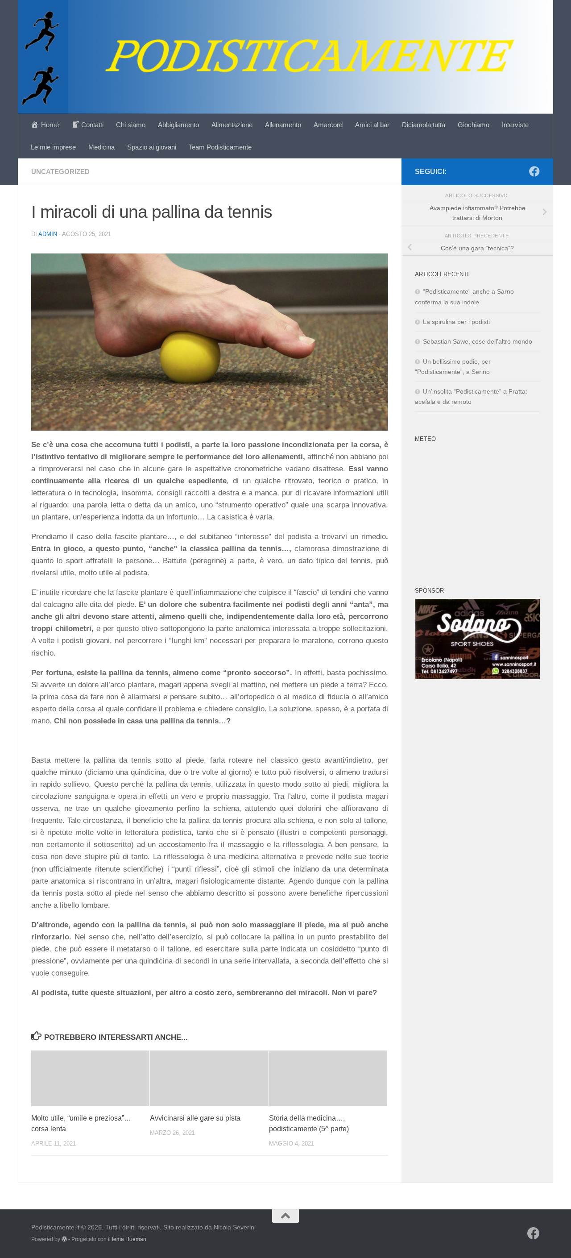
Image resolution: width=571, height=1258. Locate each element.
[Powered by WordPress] (64, 1239)
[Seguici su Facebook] (534, 171)
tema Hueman (129, 1239)
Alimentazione (231, 125)
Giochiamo (473, 125)
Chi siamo (130, 125)
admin (47, 234)
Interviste (515, 125)
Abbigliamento (178, 125)
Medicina (101, 147)
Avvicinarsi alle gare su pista (195, 1118)
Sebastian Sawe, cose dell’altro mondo (477, 341)
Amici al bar (372, 125)
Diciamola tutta (423, 125)
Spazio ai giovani (151, 147)
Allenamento (283, 125)
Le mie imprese (53, 147)
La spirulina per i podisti (456, 321)
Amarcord (328, 125)
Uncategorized (60, 171)
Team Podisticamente (220, 147)
